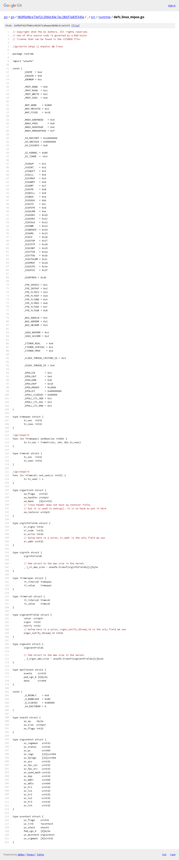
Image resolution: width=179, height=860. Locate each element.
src (93, 17)
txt (164, 854)
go (6, 17)
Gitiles (21, 854)
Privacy (31, 854)
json (173, 854)
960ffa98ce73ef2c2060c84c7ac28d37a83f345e (50, 17)
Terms (40, 854)
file (75, 25)
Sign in (172, 5)
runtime (104, 17)
